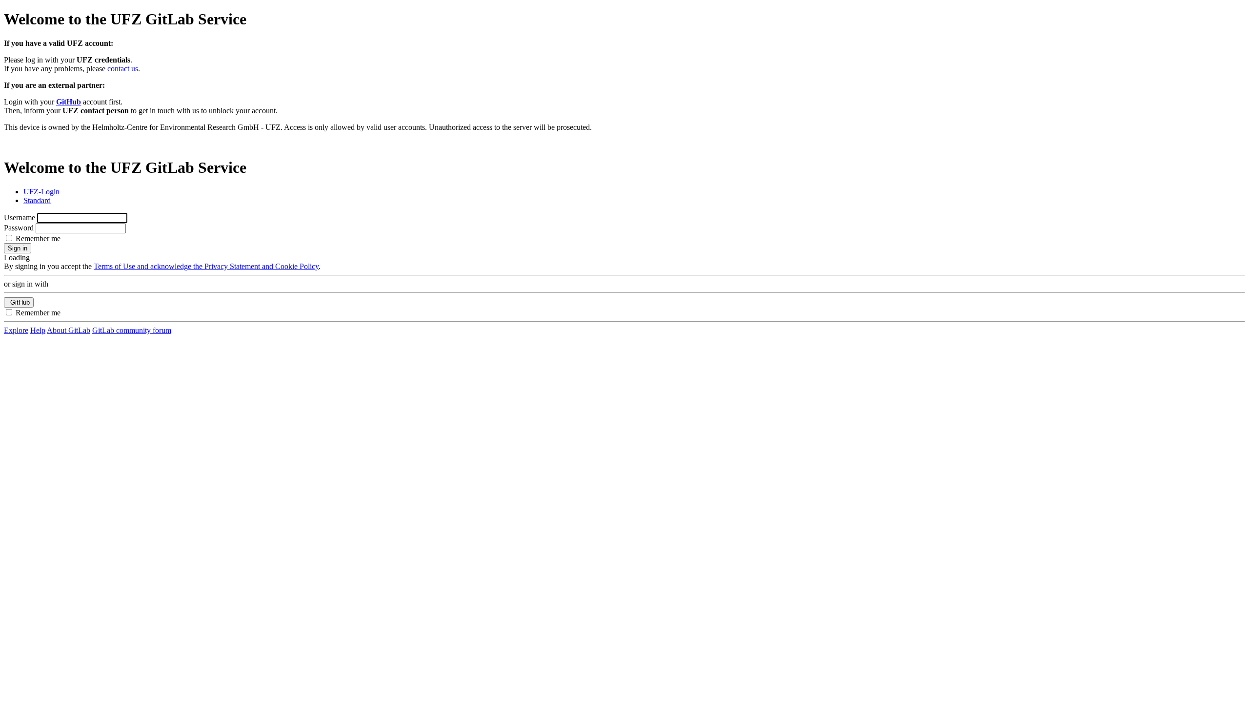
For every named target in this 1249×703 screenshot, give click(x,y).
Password (19, 228)
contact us (122, 68)
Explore (16, 330)
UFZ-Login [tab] (41, 191)
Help (37, 330)
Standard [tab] (37, 200)
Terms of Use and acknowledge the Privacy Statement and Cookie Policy (206, 266)
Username (19, 217)
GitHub (68, 102)
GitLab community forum (131, 330)
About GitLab (68, 330)
